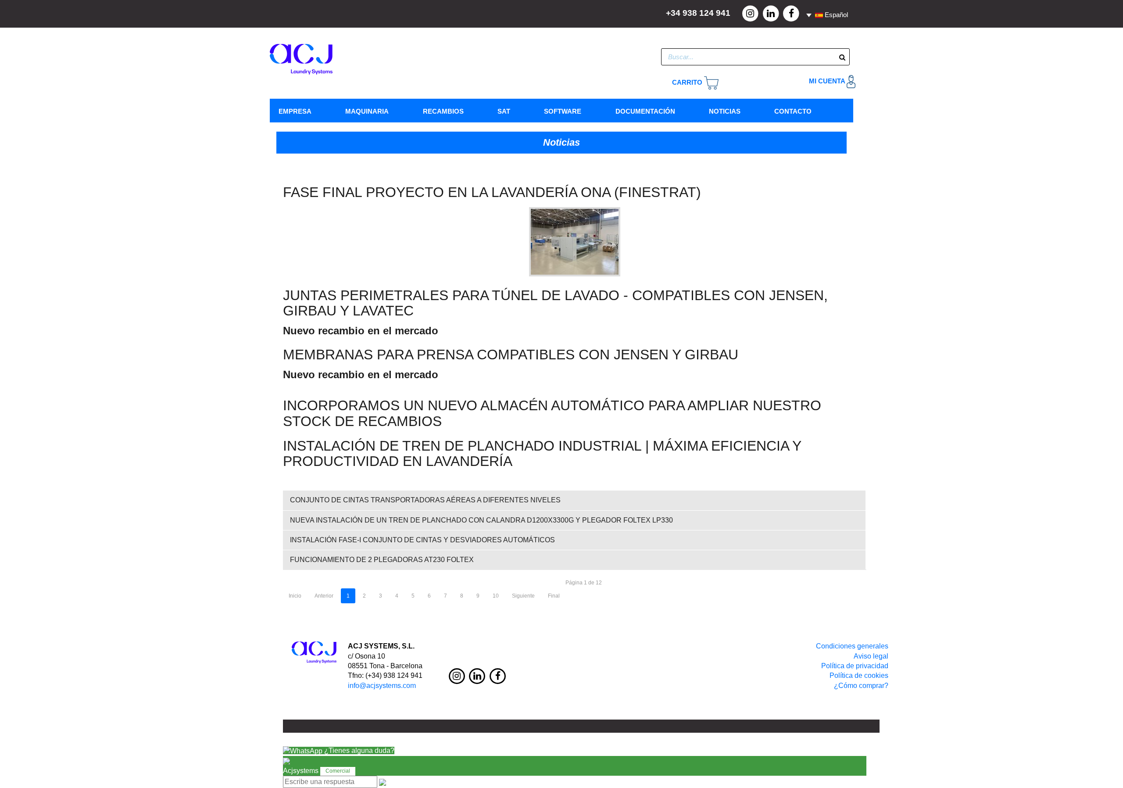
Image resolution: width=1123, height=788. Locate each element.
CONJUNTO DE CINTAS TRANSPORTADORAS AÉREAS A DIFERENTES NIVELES (425, 500)
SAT (503, 111)
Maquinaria (367, 111)
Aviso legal (871, 656)
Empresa (295, 111)
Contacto (793, 111)
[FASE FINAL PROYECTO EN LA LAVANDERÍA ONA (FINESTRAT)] (574, 241)
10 (496, 596)
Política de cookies (859, 675)
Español (835, 14)
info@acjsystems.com (382, 685)
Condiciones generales (852, 646)
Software (562, 111)
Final (554, 596)
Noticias (724, 111)
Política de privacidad (854, 666)
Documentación (645, 111)
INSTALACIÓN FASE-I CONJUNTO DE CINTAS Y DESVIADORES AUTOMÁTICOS (422, 540)
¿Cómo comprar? (861, 685)
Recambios (443, 111)
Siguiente (523, 596)
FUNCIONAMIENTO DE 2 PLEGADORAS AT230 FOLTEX (382, 559)
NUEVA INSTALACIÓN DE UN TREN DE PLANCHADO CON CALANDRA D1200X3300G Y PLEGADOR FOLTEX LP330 (481, 520)
